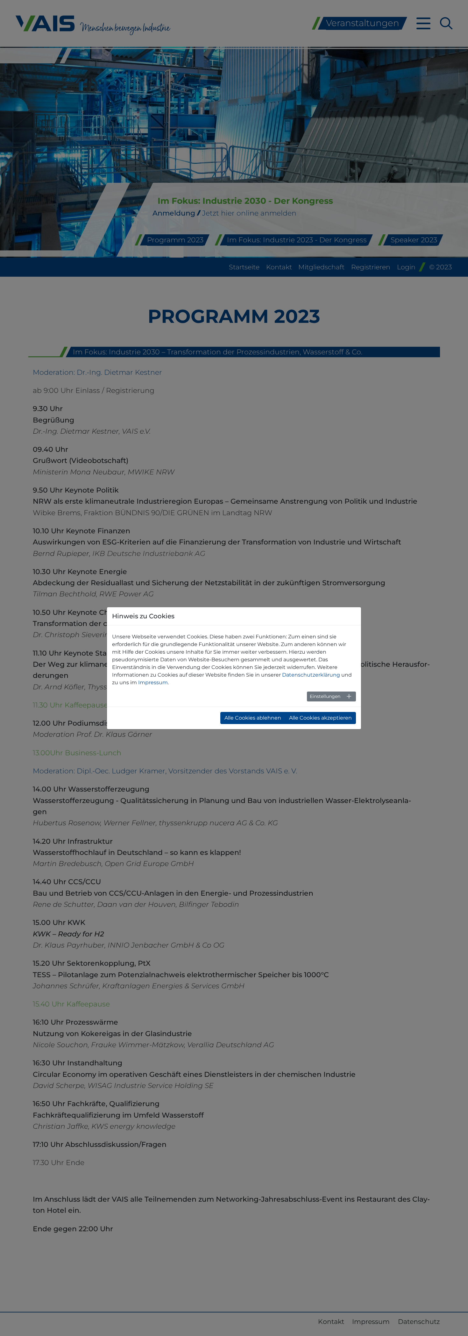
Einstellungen (325, 696)
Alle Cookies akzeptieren (320, 718)
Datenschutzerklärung (311, 675)
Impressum (153, 682)
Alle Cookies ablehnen (252, 718)
